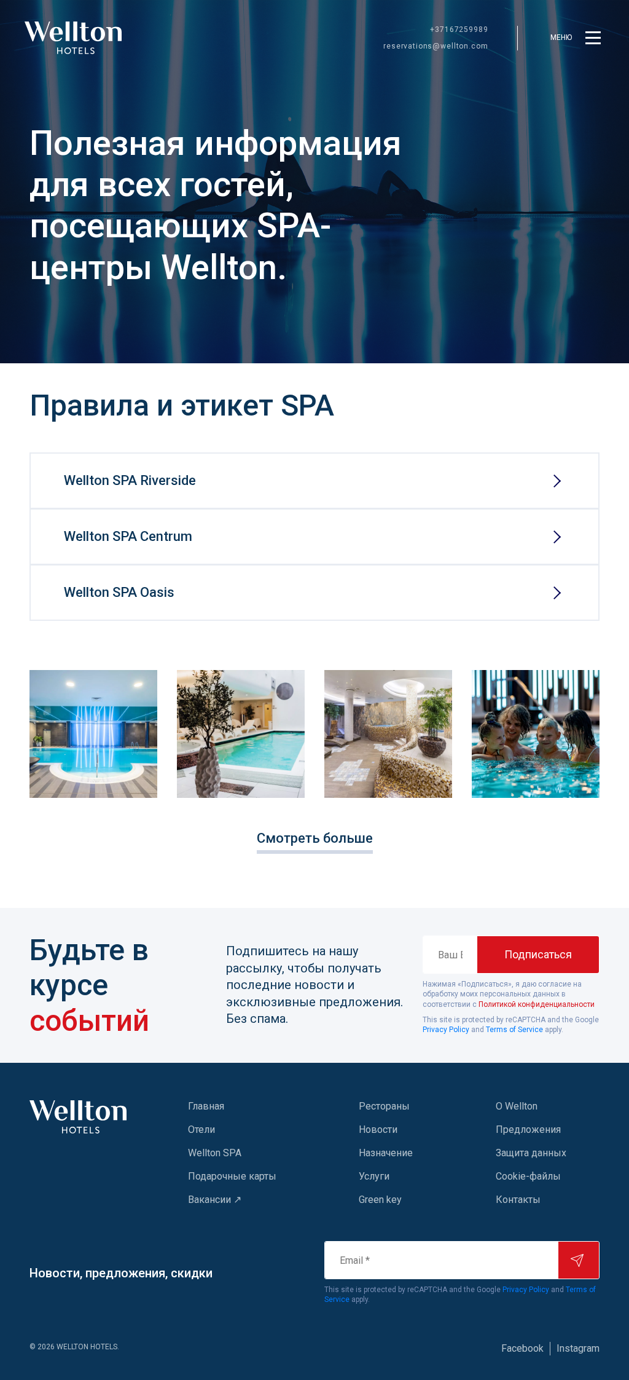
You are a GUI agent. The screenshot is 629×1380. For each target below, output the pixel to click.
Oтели (201, 1129)
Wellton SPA (214, 1153)
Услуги (374, 1176)
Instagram (578, 1348)
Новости (378, 1129)
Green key (380, 1199)
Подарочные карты (232, 1176)
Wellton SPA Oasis (119, 592)
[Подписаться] (578, 1260)
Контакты (518, 1199)
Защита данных (531, 1153)
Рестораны (384, 1106)
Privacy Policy (446, 1029)
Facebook (522, 1348)
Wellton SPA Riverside (130, 480)
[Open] (93, 734)
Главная (206, 1106)
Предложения (528, 1129)
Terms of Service (514, 1029)
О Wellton (516, 1106)
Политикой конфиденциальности (537, 1004)
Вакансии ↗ (214, 1199)
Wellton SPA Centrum (128, 536)
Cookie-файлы (528, 1176)
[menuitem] (249, 1106)
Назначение (386, 1153)
